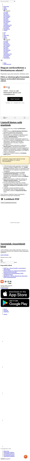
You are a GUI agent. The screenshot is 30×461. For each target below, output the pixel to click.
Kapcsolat (5, 310)
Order (4, 7)
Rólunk (5, 309)
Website (5, 9)
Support (5, 314)
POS (4, 32)
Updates (5, 30)
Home (4, 63)
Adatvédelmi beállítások (9, 456)
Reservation (6, 6)
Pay (4, 34)
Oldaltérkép (6, 311)
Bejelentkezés (6, 29)
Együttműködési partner (8, 455)
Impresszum (6, 451)
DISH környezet (7, 64)
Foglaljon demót (4, 288)
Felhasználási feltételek (8, 452)
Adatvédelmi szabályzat (8, 453)
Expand (7, 458)
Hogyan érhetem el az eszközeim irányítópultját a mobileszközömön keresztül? (14, 271)
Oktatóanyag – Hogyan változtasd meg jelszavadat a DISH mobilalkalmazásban (15, 276)
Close (2, 458)
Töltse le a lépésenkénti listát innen (8, 202)
